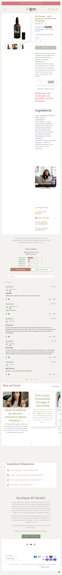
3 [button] (31, 379)
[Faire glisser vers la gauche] (27, 443)
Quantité (37, 37)
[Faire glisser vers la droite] (34, 443)
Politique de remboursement (27, 564)
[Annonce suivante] (57, 3)
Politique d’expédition (51, 564)
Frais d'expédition (39, 29)
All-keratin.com (16, 564)
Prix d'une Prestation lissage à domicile (43, 400)
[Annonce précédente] (5, 3)
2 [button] (28, 379)
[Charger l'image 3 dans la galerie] (21, 46)
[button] (5, 9)
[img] (10, 287)
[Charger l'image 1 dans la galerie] (8, 46)
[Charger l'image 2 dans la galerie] (15, 46)
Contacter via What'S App (31, 536)
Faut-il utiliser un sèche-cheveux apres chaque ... (16, 415)
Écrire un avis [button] (20, 269)
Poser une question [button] (41, 269)
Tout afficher (55, 386)
